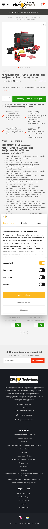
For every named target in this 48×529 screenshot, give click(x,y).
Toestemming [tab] (8, 223)
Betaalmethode (24, 449)
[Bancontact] (27, 518)
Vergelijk (24, 504)
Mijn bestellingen (24, 497)
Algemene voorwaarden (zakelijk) (24, 459)
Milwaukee (6, 71)
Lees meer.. (6, 91)
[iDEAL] (20, 518)
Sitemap (24, 470)
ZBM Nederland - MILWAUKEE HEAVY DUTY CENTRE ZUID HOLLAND (24, 475)
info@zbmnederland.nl (25, 420)
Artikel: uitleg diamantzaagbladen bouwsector (24, 479)
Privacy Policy (24, 463)
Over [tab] (39, 223)
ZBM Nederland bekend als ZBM (24, 435)
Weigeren (24, 310)
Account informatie (24, 493)
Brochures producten (24, 456)
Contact (24, 442)
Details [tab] (24, 223)
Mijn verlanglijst (24, 500)
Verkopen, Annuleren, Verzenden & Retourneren (24, 445)
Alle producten (24, 507)
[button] (18, 67)
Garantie (24, 452)
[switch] (42, 270)
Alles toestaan (24, 295)
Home (10, 17)
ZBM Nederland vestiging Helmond (24, 483)
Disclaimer (24, 466)
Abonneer (39, 361)
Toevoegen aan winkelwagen (29, 99)
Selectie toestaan (24, 302)
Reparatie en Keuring (24, 438)
